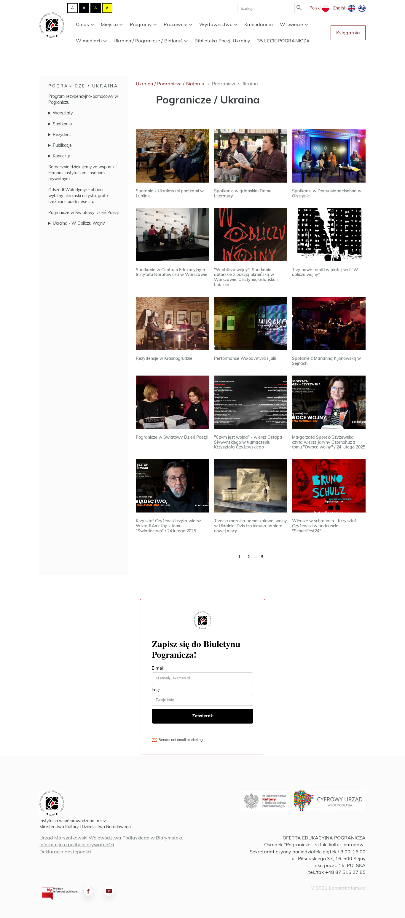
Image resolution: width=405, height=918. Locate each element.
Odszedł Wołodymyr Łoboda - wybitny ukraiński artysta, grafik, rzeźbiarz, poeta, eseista (78, 196)
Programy (141, 24)
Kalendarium (258, 24)
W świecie (291, 24)
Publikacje (62, 145)
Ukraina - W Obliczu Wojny (79, 223)
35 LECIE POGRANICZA (283, 41)
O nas (82, 24)
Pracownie (175, 24)
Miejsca (109, 24)
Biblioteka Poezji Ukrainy (222, 41)
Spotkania (62, 124)
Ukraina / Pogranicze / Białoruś (148, 41)
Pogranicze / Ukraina (83, 86)
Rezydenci (62, 134)
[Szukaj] (299, 8)
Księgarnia (348, 33)
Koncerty (61, 156)
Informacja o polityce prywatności (76, 844)
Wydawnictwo (215, 24)
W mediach (89, 41)
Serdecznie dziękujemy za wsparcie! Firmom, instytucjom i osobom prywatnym (82, 173)
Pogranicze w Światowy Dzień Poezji (83, 212)
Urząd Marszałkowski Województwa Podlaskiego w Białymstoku (111, 838)
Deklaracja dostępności (65, 852)
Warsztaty (63, 113)
